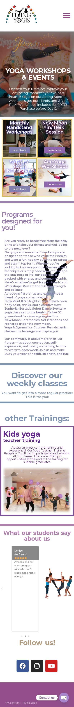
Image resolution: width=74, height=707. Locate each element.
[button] (19, 150)
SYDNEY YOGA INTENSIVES (19, 166)
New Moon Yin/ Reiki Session (54, 127)
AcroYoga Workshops (54, 164)
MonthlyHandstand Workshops (19, 127)
